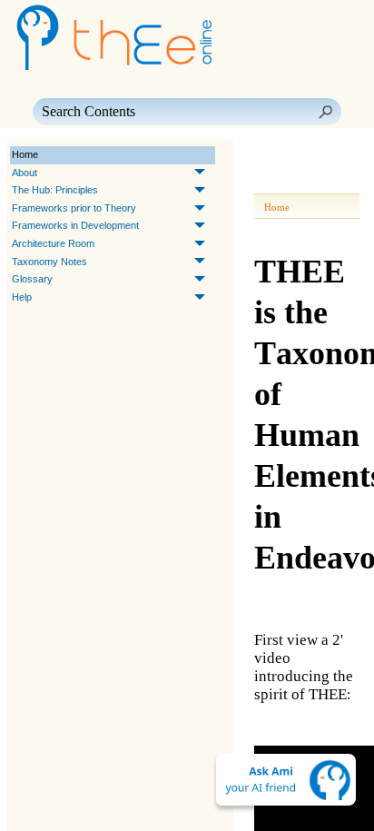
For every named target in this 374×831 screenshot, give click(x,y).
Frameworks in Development (75, 225)
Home (25, 154)
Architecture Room (53, 243)
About (24, 172)
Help (22, 297)
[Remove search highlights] (339, 180)
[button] (325, 111)
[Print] (274, 180)
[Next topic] (296, 155)
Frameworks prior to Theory (74, 208)
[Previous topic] (270, 155)
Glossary (32, 278)
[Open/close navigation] (325, 155)
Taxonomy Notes (49, 261)
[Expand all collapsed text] (307, 180)
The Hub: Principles (55, 189)
